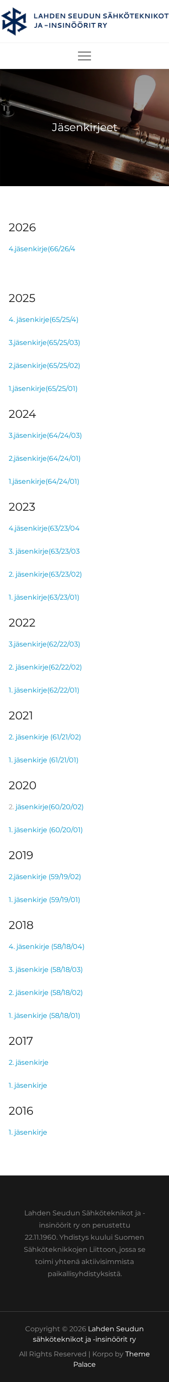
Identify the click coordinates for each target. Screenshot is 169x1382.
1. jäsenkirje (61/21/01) (43, 760)
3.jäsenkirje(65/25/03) (44, 342)
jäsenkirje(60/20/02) (50, 807)
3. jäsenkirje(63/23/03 (44, 551)
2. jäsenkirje (29, 1062)
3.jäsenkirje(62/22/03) (44, 644)
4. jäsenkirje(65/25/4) (43, 319)
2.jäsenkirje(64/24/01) (45, 458)
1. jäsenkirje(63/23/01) (44, 597)
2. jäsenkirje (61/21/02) (45, 737)
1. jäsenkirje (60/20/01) (46, 830)
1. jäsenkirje (28, 1085)
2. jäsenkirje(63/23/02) (45, 574)
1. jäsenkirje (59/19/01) (44, 900)
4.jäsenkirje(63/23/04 (44, 528)
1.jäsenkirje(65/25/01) (43, 388)
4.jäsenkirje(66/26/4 (42, 249)
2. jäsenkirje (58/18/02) (46, 992)
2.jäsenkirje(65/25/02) (44, 365)
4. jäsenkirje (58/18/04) (46, 946)
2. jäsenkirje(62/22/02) (45, 667)
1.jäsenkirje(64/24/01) (44, 481)
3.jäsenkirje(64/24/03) (45, 435)
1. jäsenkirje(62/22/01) (44, 690)
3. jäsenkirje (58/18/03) (46, 969)
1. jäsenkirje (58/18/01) (44, 1015)
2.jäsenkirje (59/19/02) (45, 877)
